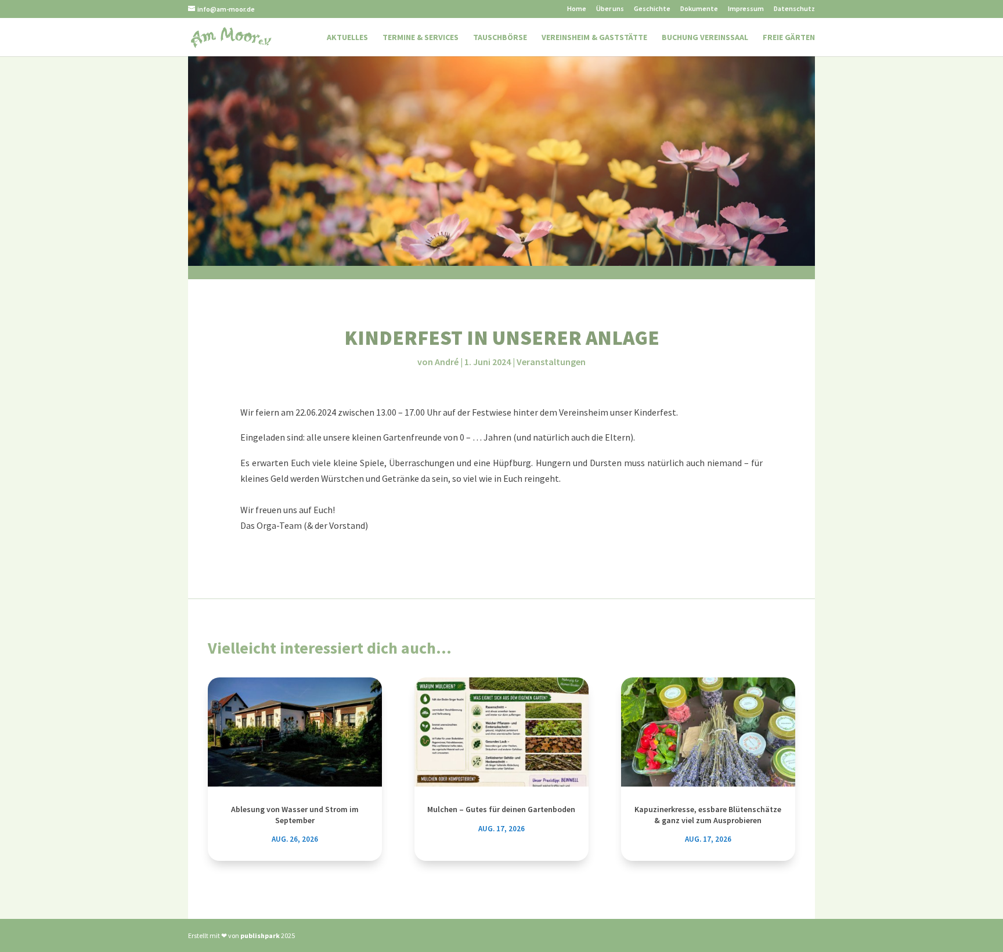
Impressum (746, 9)
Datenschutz (794, 9)
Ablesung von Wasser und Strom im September (295, 814)
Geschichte (652, 9)
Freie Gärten (789, 37)
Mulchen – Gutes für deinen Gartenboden (501, 809)
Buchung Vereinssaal (705, 37)
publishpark (260, 935)
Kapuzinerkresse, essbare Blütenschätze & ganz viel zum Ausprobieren (707, 814)
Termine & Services (421, 37)
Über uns (610, 9)
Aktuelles (347, 37)
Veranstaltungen (551, 361)
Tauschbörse (500, 37)
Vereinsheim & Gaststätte (594, 37)
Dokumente (699, 9)
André (447, 361)
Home (576, 9)
